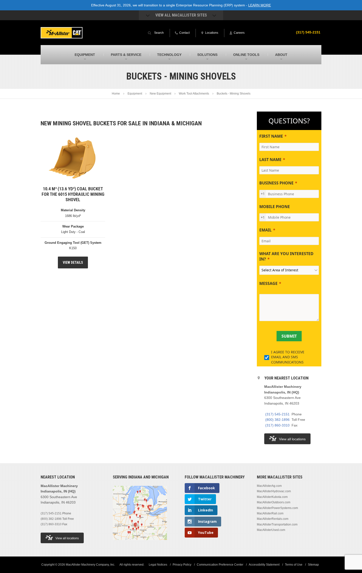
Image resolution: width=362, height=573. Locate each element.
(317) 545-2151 (308, 32)
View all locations (292, 439)
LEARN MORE (259, 5)
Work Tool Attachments (194, 93)
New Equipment (160, 93)
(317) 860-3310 (277, 425)
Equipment (135, 93)
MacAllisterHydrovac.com (274, 491)
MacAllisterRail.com (270, 513)
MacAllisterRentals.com (272, 519)
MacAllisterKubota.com (272, 497)
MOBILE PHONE (274, 206)
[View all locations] (140, 543)
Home (116, 93)
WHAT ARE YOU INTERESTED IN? (286, 256)
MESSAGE (268, 283)
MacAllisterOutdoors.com (273, 502)
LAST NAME (270, 159)
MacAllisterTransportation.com (277, 524)
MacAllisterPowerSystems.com (277, 508)
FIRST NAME (271, 136)
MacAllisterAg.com (269, 486)
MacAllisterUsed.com (271, 530)
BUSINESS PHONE (276, 183)
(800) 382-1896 (277, 420)
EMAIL (265, 230)
